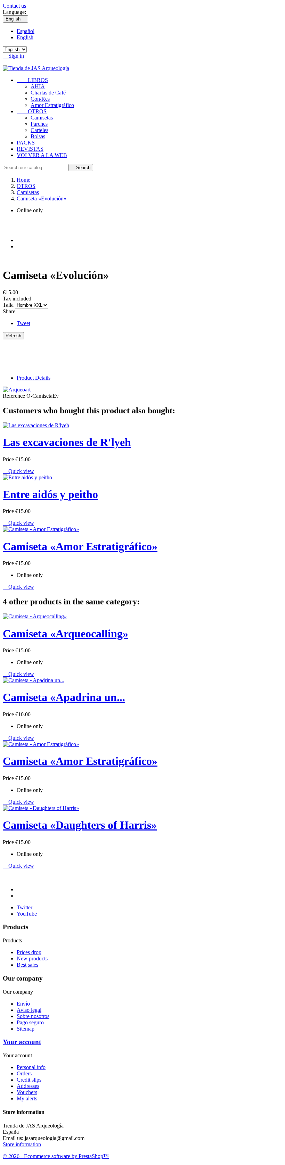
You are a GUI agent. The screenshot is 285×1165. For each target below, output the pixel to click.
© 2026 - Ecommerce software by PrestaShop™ (56, 1156)
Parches (39, 124)
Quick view (18, 471)
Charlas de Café (48, 93)
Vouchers (27, 1092)
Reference (14, 396)
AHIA (38, 86)
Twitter (24, 907)
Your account (22, 1042)
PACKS (26, 143)
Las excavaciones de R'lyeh (67, 442)
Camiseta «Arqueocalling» (65, 633)
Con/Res (40, 99)
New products (32, 958)
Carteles (39, 130)
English (25, 37)
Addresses (28, 1086)
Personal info (31, 1067)
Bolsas (38, 136)
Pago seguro (30, 1022)
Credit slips (29, 1080)
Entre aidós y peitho (50, 494)
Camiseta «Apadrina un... (64, 697)
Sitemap (25, 1029)
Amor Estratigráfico (52, 105)
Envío (23, 1004)
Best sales (27, 965)
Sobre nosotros (33, 1016)
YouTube (27, 914)
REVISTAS (30, 149)
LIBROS (32, 80)
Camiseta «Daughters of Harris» (80, 825)
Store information (22, 1144)
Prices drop (29, 952)
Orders (24, 1073)
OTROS (32, 111)
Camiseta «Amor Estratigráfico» (80, 546)
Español (25, 31)
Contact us (14, 6)
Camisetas (42, 118)
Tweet (23, 323)
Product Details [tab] (33, 378)
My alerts (27, 1098)
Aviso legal (29, 1010)
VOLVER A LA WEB (42, 155)
